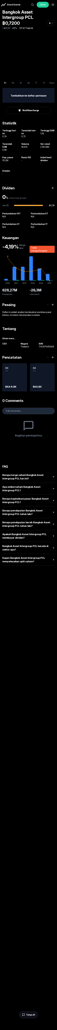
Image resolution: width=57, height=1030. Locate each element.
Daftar (43, 4)
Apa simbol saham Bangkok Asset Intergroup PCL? (28, 488)
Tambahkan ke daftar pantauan (28, 95)
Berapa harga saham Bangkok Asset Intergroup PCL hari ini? (28, 477)
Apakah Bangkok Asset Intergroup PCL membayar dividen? (28, 536)
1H (5, 83)
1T (36, 83)
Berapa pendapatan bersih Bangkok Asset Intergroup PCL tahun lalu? (28, 524)
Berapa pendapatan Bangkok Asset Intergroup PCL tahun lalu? (28, 512)
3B (28, 83)
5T (44, 83)
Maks (51, 83)
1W (13, 83)
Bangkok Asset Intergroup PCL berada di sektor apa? (28, 548)
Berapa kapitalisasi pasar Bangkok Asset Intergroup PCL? (28, 500)
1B (21, 83)
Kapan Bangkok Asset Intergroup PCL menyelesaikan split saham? (28, 559)
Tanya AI (30, 1014)
